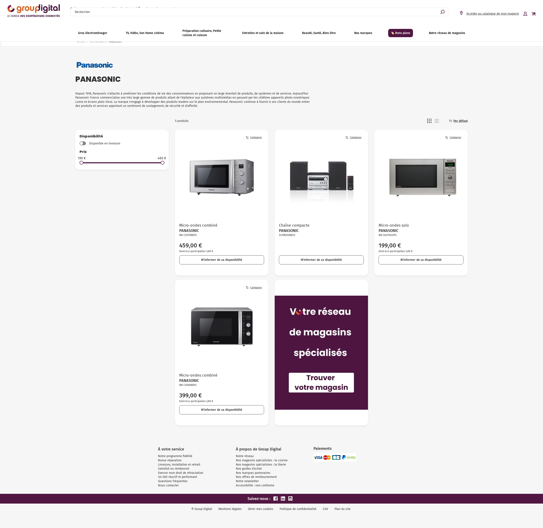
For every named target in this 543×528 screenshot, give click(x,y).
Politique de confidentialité (298, 509)
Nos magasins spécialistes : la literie (261, 464)
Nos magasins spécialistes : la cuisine (262, 460)
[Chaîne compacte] (321, 176)
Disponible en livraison (104, 143)
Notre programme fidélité (175, 456)
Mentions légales (230, 509)
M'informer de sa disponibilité (221, 260)
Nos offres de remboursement (256, 477)
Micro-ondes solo (394, 225)
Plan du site (342, 509)
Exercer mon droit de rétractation (180, 473)
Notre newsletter (247, 481)
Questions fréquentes (173, 481)
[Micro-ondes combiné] (221, 176)
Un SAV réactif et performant (177, 477)
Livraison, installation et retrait (179, 464)
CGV (325, 509)
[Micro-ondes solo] (421, 176)
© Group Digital (201, 509)
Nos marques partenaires (253, 473)
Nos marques (363, 33)
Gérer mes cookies (260, 509)
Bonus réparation (170, 460)
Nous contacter (168, 485)
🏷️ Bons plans (400, 33)
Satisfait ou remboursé (173, 468)
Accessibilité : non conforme (255, 485)
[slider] (81, 163)
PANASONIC (189, 230)
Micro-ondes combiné (198, 225)
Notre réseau (245, 456)
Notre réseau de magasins (447, 33)
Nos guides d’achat (249, 468)
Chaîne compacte (294, 225)
